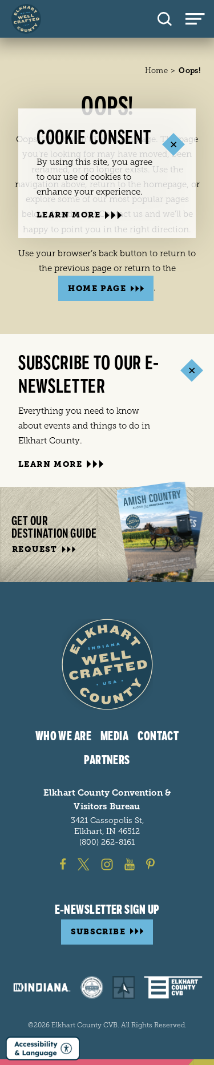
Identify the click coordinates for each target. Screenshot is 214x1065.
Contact (158, 736)
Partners (107, 760)
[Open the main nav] (199, 18)
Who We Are (63, 736)
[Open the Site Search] (165, 19)
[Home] (26, 19)
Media (114, 736)
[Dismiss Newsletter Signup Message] (191, 370)
